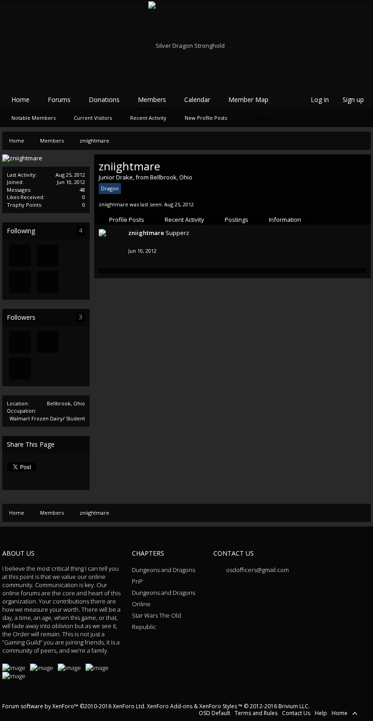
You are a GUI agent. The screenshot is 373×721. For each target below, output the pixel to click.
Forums (59, 99)
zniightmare (146, 233)
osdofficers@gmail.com (257, 570)
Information (285, 219)
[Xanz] (20, 255)
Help (321, 713)
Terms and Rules (256, 713)
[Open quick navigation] (361, 141)
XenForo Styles (218, 706)
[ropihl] (20, 282)
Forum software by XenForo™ (74, 706)
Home (20, 99)
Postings (236, 219)
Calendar (197, 99)
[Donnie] (48, 282)
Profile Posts (126, 219)
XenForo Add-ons (169, 706)
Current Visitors (93, 117)
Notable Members (33, 117)
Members (152, 99)
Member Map (248, 99)
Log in (320, 99)
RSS (365, 713)
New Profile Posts (206, 117)
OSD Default (214, 713)
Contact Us (296, 713)
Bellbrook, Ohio (66, 403)
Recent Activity (184, 219)
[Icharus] (48, 255)
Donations (104, 99)
